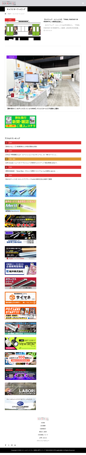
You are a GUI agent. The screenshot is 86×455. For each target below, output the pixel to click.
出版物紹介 (43, 428)
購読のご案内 (43, 431)
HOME (43, 423)
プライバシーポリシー (43, 440)
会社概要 (43, 425)
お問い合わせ (43, 438)
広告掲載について (43, 434)
